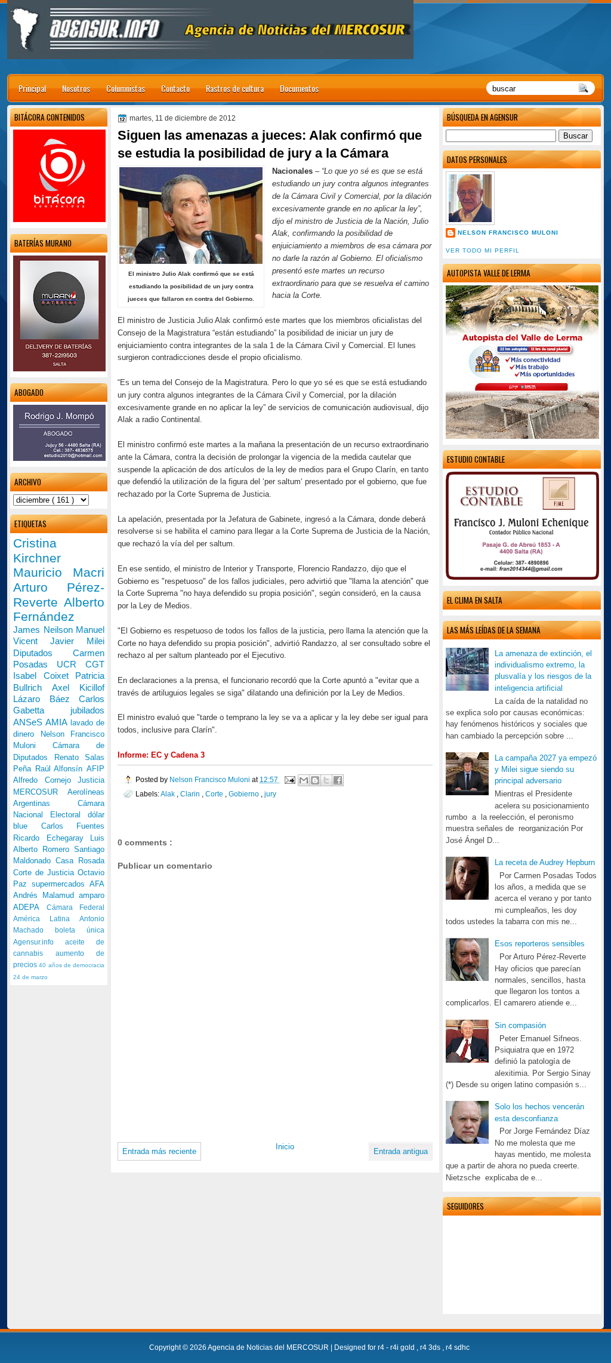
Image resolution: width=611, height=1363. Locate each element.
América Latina (46, 918)
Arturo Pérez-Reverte (58, 594)
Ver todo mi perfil (483, 250)
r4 (382, 1347)
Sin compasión (520, 1025)
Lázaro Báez (46, 699)
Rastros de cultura (235, 88)
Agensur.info (39, 942)
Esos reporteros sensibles (540, 943)
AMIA (57, 722)
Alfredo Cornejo (45, 780)
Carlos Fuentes (73, 826)
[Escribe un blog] (315, 780)
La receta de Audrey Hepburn (545, 862)
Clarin (191, 794)
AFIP (95, 768)
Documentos (299, 88)
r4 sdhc (458, 1347)
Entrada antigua (401, 1151)
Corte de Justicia (45, 872)
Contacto (175, 88)
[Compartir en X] (326, 780)
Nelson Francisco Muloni (508, 232)
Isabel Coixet (44, 675)
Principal (32, 88)
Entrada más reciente (159, 1151)
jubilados (87, 710)
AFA (97, 883)
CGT (94, 664)
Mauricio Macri (58, 572)
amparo (91, 895)
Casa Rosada (79, 860)
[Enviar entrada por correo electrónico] (289, 779)
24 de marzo (30, 977)
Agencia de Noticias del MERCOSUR (269, 1347)
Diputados (43, 653)
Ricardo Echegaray (51, 837)
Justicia (91, 780)
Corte (215, 794)
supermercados (61, 883)
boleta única (79, 930)
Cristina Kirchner (37, 550)
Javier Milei (77, 641)
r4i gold (403, 1347)
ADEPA (30, 907)
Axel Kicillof (78, 687)
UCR (71, 664)
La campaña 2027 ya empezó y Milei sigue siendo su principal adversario (546, 769)
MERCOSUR (40, 791)
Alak (169, 794)
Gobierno (245, 794)
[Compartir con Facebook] (338, 780)
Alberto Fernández (58, 609)
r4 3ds (431, 1347)
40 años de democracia (71, 965)
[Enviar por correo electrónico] (304, 780)
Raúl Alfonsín (61, 768)
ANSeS (29, 722)
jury (270, 794)
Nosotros (76, 88)
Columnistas (125, 88)
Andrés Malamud (46, 895)
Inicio (285, 1146)
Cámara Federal (76, 907)
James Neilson (44, 629)
